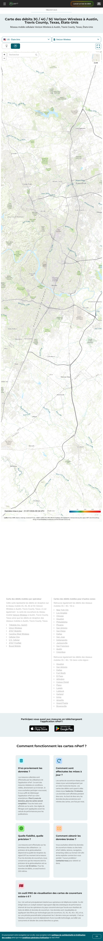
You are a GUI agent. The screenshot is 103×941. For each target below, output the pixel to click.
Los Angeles (61, 613)
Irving (58, 697)
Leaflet (6, 517)
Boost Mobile (15, 646)
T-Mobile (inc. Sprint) (18, 625)
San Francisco (62, 646)
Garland (59, 694)
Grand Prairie (62, 703)
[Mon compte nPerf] (99, 3)
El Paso (59, 676)
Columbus (60, 652)
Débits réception (15, 46)
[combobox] (27, 39)
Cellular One (14, 637)
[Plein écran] (98, 46)
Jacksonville (61, 643)
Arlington (60, 679)
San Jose (60, 637)
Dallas (59, 634)
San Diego (61, 631)
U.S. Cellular (14, 640)
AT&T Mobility (15, 631)
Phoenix (60, 625)
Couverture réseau (7, 46)
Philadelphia (61, 622)
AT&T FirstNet (15, 643)
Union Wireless (15, 628)
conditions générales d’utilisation (35, 938)
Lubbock (60, 691)
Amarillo (60, 700)
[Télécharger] (39, 728)
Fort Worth (61, 673)
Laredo (59, 688)
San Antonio (61, 628)
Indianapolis (61, 640)
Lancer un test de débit (82, 4)
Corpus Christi (62, 682)
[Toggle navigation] (4, 3)
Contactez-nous (62, 861)
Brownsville (61, 706)
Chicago (60, 616)
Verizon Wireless (20, 615)
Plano (59, 685)
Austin (59, 649)
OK (97, 936)
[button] (4, 54)
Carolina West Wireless (19, 634)
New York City (62, 610)
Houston (60, 619)
